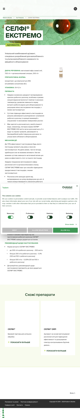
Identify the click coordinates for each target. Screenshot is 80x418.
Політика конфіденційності (29, 402)
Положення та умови (11, 402)
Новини (27, 405)
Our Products (20, 18)
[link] (39, 8)
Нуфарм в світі (10, 405)
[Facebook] (3, 409)
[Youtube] (3, 416)
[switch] (30, 217)
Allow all (65, 230)
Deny (14, 230)
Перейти (75, 8)
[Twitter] (3, 414)
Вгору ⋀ (72, 393)
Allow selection (40, 230)
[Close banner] (77, 187)
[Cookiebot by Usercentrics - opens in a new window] (63, 187)
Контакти (20, 405)
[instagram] (3, 411)
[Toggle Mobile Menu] (4, 8)
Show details (69, 224)
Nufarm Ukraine (7, 18)
